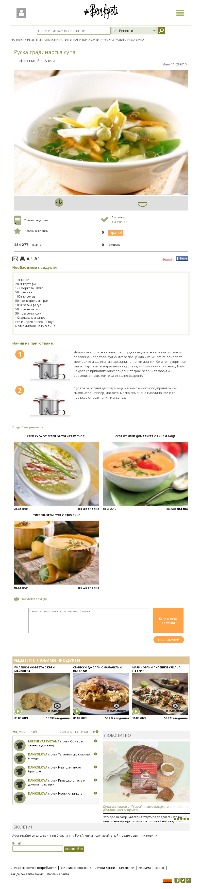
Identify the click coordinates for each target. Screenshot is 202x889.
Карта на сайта (58, 874)
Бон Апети (46, 60)
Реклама (144, 868)
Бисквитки (126, 868)
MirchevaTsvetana (43, 741)
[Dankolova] (20, 759)
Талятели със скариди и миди (59, 756)
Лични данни (105, 868)
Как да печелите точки (27, 874)
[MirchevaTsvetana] (20, 745)
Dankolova (37, 754)
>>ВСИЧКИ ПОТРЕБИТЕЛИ (77, 732)
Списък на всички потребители (33, 868)
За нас (160, 868)
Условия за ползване (76, 868)
